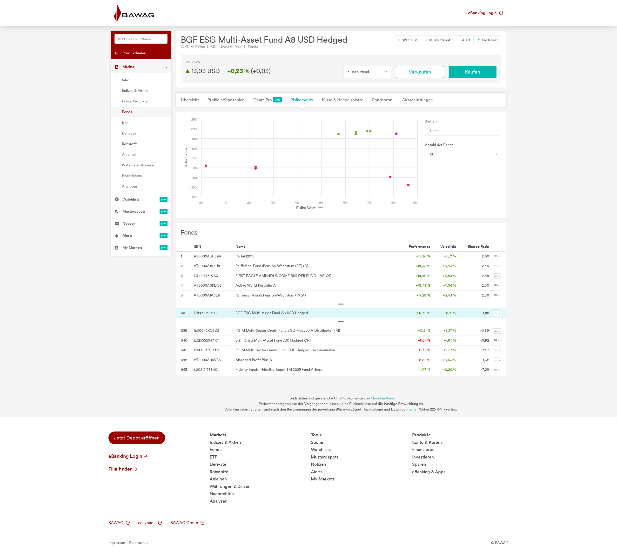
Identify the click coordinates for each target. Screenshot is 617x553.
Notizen (318, 464)
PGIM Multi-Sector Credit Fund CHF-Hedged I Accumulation (285, 350)
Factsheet (489, 40)
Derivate (129, 133)
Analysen (129, 186)
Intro (125, 80)
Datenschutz (138, 543)
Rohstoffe (130, 144)
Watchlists (321, 449)
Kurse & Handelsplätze (342, 99)
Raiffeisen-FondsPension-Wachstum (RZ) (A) (271, 266)
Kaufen (472, 72)
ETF (125, 122)
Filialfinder (120, 469)
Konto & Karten (427, 442)
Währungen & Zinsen (138, 165)
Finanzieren (423, 449)
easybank (147, 522)
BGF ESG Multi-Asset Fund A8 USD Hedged (271, 313)
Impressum (116, 543)
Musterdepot (439, 40)
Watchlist (409, 40)
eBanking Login (483, 12)
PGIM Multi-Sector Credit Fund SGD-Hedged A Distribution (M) (287, 330)
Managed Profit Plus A (253, 360)
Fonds (127, 112)
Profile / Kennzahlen (226, 99)
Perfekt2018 (245, 256)
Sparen (419, 464)
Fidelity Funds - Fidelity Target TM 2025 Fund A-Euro (278, 369)
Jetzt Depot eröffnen (137, 438)
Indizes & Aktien (135, 90)
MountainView (382, 398)
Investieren (423, 456)
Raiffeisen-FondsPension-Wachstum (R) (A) (270, 295)
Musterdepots (324, 456)
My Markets (323, 478)
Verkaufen (420, 72)
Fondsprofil (382, 99)
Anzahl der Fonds (439, 145)
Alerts (316, 471)
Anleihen (129, 154)
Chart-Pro (262, 99)
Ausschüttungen (417, 99)
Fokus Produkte (135, 101)
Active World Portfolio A (255, 285)
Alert (465, 40)
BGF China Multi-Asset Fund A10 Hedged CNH (273, 340)
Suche (317, 442)
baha (412, 409)
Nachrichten (132, 176)
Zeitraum (432, 121)
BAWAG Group (184, 522)
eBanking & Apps (428, 471)
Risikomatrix (301, 99)
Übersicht (190, 99)
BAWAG (116, 522)
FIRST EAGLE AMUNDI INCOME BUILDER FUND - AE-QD (283, 276)
